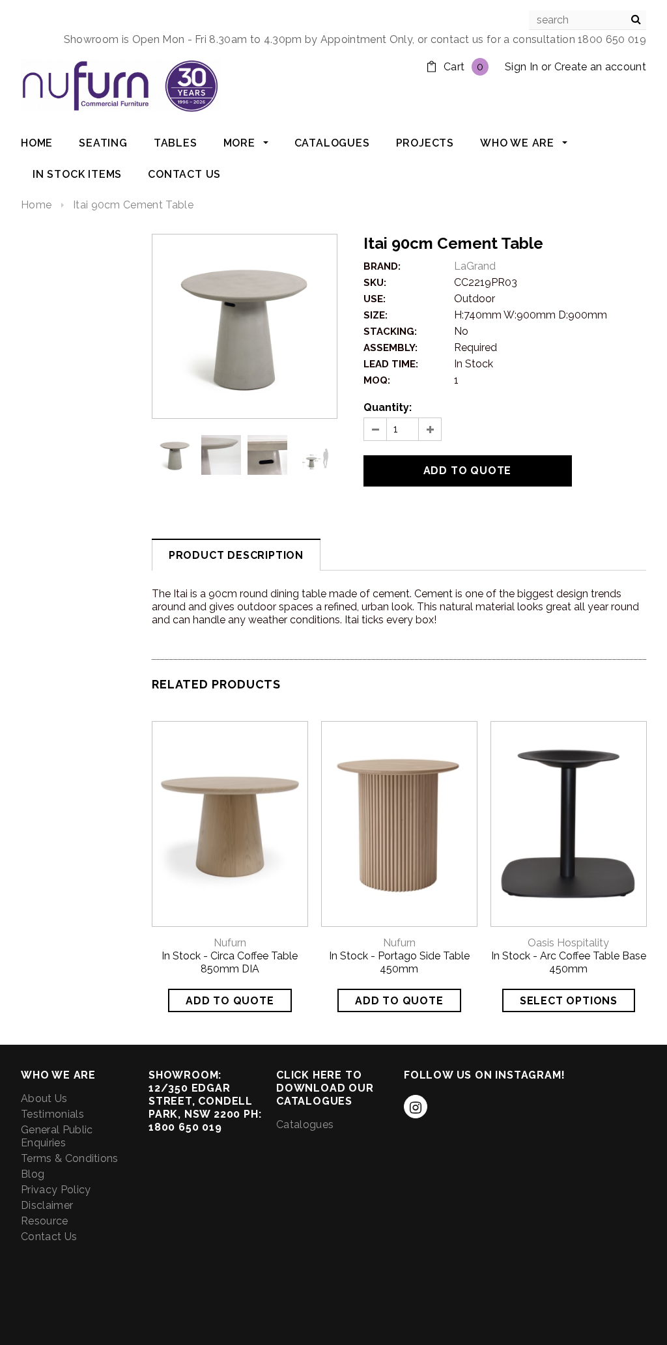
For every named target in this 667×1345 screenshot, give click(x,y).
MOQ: (376, 380)
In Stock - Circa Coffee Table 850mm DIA (230, 962)
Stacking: (390, 331)
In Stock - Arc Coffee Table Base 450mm (568, 962)
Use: (374, 299)
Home (36, 205)
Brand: (382, 266)
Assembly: (390, 348)
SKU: (374, 283)
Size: (375, 315)
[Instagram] (415, 1106)
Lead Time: (390, 364)
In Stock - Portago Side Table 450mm (399, 962)
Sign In (521, 67)
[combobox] (587, 20)
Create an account (600, 67)
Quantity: (387, 407)
